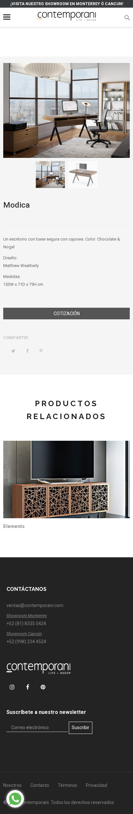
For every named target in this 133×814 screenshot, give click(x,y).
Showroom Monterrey (26, 615)
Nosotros (12, 785)
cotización (67, 313)
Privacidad (96, 785)
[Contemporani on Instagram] (12, 687)
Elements (14, 526)
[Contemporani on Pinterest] (43, 687)
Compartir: (16, 337)
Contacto (39, 785)
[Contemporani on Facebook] (27, 687)
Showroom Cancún (24, 633)
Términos (67, 785)
